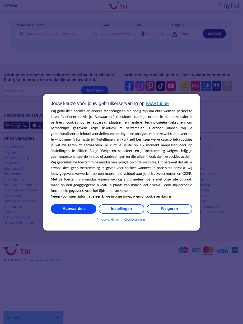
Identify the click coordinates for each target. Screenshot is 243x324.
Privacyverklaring (108, 220)
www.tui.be (157, 103)
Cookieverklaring (135, 220)
